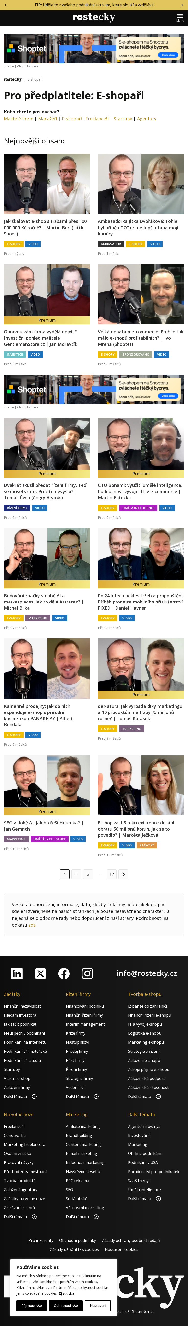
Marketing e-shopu (146, 1042)
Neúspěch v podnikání (24, 1033)
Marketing (37, 618)
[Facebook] (64, 973)
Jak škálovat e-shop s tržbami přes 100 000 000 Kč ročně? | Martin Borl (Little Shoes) (45, 227)
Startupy (123, 118)
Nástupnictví (77, 1042)
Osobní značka (17, 1153)
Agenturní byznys (144, 1126)
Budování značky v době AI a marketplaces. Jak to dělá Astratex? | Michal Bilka (44, 602)
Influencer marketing (85, 1162)
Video (33, 244)
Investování (138, 1135)
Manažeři (47, 118)
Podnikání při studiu (22, 1060)
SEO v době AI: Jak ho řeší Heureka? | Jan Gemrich (44, 826)
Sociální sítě (76, 1198)
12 (111, 874)
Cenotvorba (15, 1135)
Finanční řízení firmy (84, 1015)
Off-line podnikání (144, 1153)
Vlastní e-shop (17, 1078)
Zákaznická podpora (146, 1078)
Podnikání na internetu (25, 1042)
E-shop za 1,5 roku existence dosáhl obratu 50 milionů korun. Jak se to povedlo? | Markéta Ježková (136, 829)
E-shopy (14, 244)
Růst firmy (75, 1060)
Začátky (147, 845)
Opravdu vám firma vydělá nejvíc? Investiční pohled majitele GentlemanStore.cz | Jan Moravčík (40, 338)
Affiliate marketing (83, 1126)
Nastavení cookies (121, 1249)
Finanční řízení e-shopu (149, 1015)
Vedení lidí (75, 1087)
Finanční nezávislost (22, 1006)
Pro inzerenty (40, 1240)
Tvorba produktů (20, 1180)
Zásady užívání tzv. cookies (74, 1249)
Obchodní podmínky (77, 1240)
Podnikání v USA (143, 1162)
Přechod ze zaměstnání (25, 1171)
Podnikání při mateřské (25, 1051)
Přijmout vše (31, 1305)
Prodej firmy (77, 1051)
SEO (69, 1189)
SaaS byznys (139, 1180)
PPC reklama (77, 1180)
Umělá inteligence (138, 508)
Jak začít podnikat (20, 1024)
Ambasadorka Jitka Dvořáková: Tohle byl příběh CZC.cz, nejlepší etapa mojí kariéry (138, 227)
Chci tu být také (27, 66)
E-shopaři (35, 79)
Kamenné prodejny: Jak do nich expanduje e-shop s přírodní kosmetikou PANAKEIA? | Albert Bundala (38, 715)
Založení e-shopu (144, 1060)
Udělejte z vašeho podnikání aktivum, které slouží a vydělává (98, 5)
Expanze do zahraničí (147, 1006)
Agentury (146, 118)
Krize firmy (75, 1033)
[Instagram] (87, 973)
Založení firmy (17, 1087)
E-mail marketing (81, 1153)
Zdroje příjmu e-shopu (148, 1069)
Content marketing (83, 1144)
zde (32, 925)
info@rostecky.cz (147, 973)
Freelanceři (97, 118)
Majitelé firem (18, 118)
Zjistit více (67, 1293)
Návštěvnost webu (83, 1171)
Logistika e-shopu (144, 1033)
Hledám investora (20, 1015)
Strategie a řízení (143, 1051)
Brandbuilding (79, 1135)
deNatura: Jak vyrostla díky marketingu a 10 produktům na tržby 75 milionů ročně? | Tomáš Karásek (140, 712)
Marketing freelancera (24, 1144)
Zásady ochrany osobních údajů (131, 1240)
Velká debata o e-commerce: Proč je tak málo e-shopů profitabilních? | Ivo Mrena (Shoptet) (141, 338)
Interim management (85, 1024)
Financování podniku (85, 1006)
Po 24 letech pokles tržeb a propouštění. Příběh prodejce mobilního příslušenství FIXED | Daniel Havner (141, 602)
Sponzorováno (135, 354)
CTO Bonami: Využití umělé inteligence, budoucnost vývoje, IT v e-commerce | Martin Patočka (140, 491)
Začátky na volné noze (24, 1198)
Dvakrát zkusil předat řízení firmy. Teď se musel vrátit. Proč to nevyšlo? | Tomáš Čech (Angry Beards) (45, 491)
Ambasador (111, 244)
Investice (15, 354)
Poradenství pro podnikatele (154, 1171)
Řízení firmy (17, 508)
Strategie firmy (79, 1078)
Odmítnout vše (66, 1305)
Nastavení (98, 1305)
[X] (40, 973)
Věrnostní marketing (85, 1207)
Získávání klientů (19, 1207)
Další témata (16, 1096)
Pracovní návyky (19, 1162)
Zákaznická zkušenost (148, 1087)
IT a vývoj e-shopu (145, 1024)
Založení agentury (20, 1189)
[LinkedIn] (17, 973)
